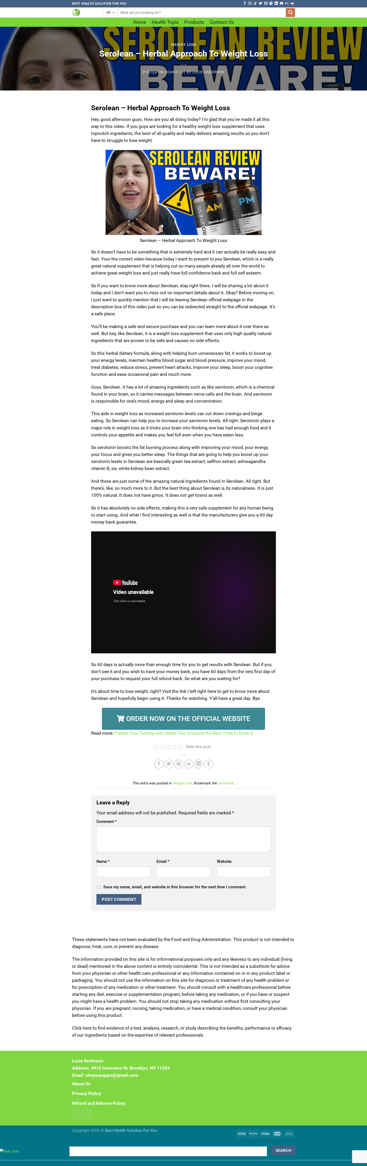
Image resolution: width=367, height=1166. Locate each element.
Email (163, 861)
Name (103, 861)
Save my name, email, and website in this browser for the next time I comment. (175, 887)
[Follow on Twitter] (260, 3)
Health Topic (165, 22)
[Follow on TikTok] (255, 3)
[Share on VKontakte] (188, 764)
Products (194, 22)
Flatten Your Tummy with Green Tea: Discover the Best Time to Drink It (183, 733)
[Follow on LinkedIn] (276, 3)
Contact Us (222, 22)
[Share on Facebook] (159, 764)
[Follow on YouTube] (281, 3)
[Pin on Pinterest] (178, 764)
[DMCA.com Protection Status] (82, 1113)
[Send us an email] (265, 3)
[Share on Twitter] (169, 764)
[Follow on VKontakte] (292, 3)
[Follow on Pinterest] (270, 3)
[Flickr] (286, 3)
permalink (226, 783)
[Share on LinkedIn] (198, 764)
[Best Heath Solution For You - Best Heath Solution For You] (84, 12)
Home (139, 22)
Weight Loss (183, 45)
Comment (106, 821)
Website (224, 861)
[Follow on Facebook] (244, 3)
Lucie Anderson (208, 72)
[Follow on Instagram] (249, 3)
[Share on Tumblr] (208, 764)
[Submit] (290, 12)
